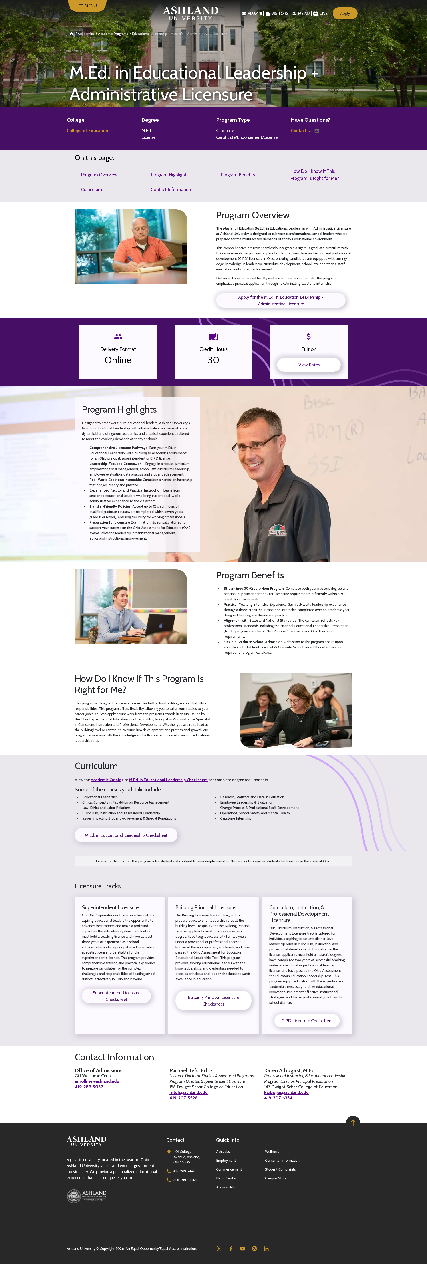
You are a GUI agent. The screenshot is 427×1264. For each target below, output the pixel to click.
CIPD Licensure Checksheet (307, 1020)
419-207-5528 (183, 1098)
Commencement (229, 1169)
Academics (86, 34)
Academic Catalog (107, 779)
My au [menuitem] (304, 13)
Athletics (223, 1151)
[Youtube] (242, 1249)
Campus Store (276, 1178)
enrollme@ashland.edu (97, 1081)
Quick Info (228, 1140)
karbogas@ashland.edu (286, 1092)
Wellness (272, 1151)
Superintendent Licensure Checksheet (116, 996)
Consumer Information (282, 1160)
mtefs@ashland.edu (188, 1092)
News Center (226, 1178)
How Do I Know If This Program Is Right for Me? (314, 174)
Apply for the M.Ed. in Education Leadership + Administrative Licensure (281, 300)
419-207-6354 (278, 1098)
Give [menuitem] (323, 13)
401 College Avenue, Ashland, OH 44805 (186, 1156)
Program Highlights (169, 174)
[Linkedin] (266, 1249)
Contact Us (301, 130)
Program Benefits (238, 174)
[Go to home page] (191, 13)
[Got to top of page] (353, 1123)
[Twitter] (219, 1249)
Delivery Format (118, 349)
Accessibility (225, 1187)
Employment (226, 1160)
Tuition (309, 349)
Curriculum (91, 189)
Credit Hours (213, 349)
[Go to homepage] (86, 1146)
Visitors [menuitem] (280, 13)
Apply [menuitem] (345, 13)
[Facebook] (231, 1249)
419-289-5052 (89, 1086)
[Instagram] (254, 1249)
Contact (175, 1140)
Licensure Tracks (98, 886)
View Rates (309, 364)
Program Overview (99, 174)
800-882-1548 (185, 1180)
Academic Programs (113, 34)
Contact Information (171, 189)
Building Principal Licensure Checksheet (213, 1001)
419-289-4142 (184, 1171)
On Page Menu (363, 1256)
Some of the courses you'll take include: (118, 789)
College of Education (87, 130)
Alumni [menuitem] (255, 13)
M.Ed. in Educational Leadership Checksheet (168, 779)
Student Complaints (280, 1169)
